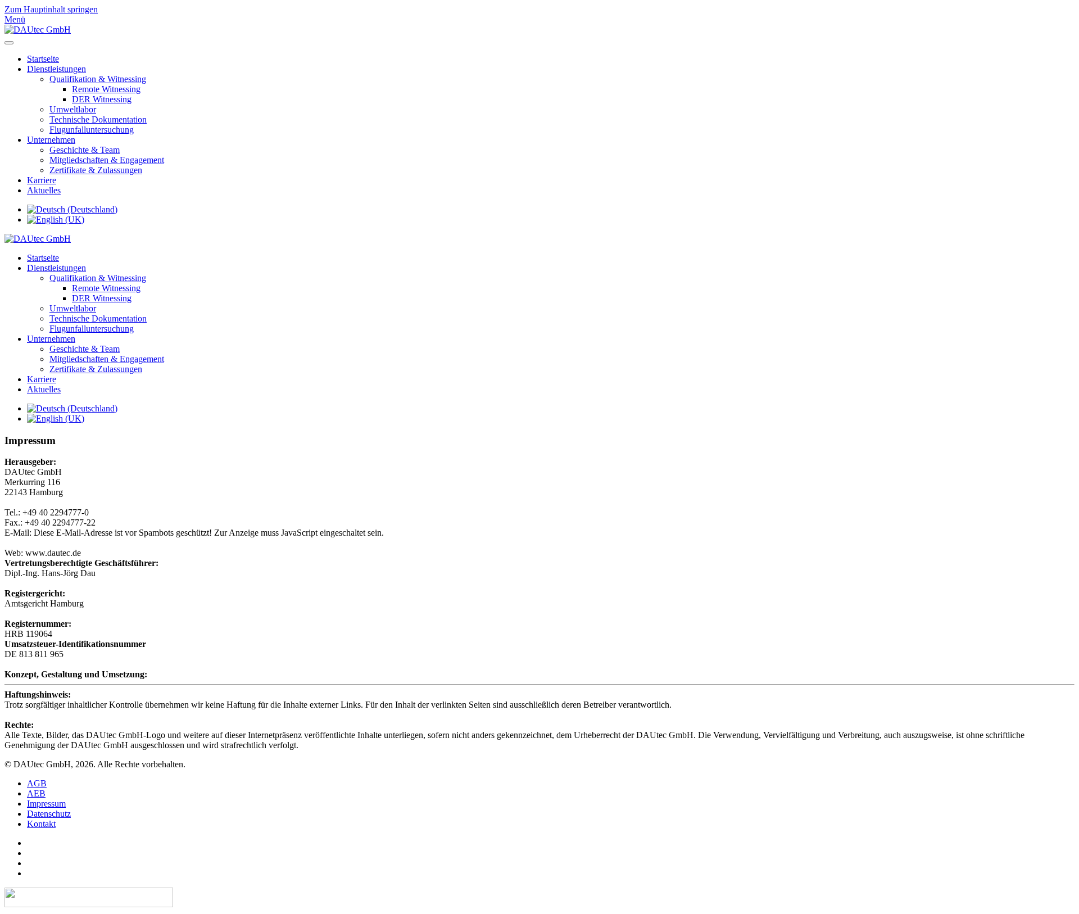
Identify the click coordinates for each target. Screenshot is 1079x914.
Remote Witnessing (106, 89)
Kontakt (41, 824)
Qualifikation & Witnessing (97, 79)
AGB (37, 783)
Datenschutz (49, 813)
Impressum (46, 803)
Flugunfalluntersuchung (91, 129)
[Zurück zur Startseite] (37, 29)
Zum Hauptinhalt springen (51, 9)
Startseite (43, 59)
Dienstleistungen (56, 69)
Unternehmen (51, 139)
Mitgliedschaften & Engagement (106, 160)
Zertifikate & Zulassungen (95, 170)
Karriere (41, 180)
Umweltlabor (72, 109)
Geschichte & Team (84, 150)
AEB (36, 793)
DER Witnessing (102, 99)
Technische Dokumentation (98, 119)
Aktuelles (44, 190)
